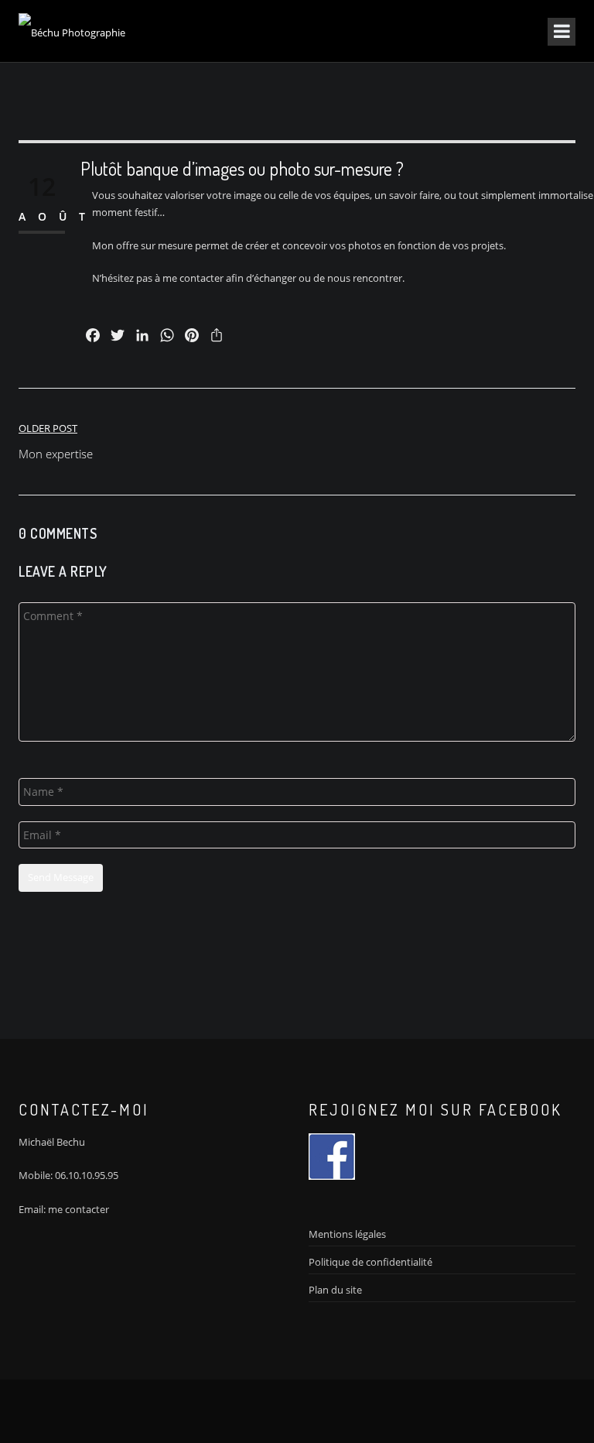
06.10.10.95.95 (86, 1175)
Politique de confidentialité (370, 1262)
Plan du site (335, 1290)
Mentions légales (347, 1234)
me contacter (78, 1209)
